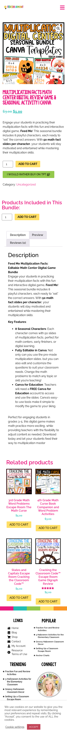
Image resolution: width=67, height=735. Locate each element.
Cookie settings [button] (14, 726)
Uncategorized (26, 184)
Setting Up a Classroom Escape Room (46, 649)
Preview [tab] (37, 235)
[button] (58, 28)
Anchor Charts (42, 655)
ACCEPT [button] (33, 727)
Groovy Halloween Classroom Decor (14, 690)
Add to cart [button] (18, 524)
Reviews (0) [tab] (18, 243)
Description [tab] (18, 235)
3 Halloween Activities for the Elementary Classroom (49, 636)
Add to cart (27, 164)
